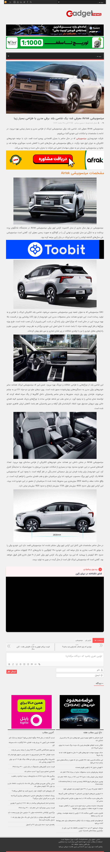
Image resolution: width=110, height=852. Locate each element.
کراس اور (88, 640)
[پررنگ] (9, 664)
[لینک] (39, 664)
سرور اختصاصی (82, 847)
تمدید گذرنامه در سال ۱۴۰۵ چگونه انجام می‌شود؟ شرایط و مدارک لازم (32, 738)
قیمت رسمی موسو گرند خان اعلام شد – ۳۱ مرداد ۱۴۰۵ (37, 808)
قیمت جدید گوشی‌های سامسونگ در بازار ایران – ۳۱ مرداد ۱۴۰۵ (33, 767)
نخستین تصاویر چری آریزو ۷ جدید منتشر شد (39, 771)
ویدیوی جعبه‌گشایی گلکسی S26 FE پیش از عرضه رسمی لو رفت (33, 750)
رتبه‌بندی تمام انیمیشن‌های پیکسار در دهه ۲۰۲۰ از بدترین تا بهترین (32, 803)
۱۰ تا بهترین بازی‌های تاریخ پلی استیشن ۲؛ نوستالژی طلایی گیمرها (81, 793)
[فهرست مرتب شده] (24, 664)
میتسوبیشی (81, 138)
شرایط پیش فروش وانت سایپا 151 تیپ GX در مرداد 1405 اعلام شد (80, 777)
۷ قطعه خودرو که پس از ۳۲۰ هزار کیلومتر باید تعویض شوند (83, 789)
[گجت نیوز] (84, 18)
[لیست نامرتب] (28, 664)
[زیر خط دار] (17, 664)
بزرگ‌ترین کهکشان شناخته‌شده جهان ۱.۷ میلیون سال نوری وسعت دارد (31, 812)
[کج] (13, 664)
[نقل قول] (32, 664)
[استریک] (20, 664)
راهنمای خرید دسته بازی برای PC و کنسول (40, 824)
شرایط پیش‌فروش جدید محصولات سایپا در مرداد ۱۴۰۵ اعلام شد (81, 772)
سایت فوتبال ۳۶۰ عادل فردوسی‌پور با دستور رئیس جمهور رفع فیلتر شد (31, 754)
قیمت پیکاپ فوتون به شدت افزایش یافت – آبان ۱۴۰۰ (33, 647)
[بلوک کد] (35, 664)
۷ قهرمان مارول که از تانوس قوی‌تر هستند (89, 767)
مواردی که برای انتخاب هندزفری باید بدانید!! (76, 646)
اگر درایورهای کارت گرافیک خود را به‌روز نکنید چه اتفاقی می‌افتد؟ (33, 791)
